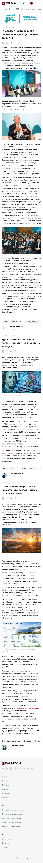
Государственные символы (12, 818)
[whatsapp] (7, 43)
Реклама (5, 847)
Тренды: (5, 9)
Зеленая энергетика (11, 741)
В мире (4, 797)
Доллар (14, 469)
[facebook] (15, 768)
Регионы (33, 469)
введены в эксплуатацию (28, 708)
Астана (5, 322)
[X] (19, 43)
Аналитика (5, 789)
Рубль (5, 469)
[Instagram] (3, 43)
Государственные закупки (11, 826)
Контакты (5, 843)
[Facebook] (15, 43)
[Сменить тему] (33, 3)
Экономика (17, 322)
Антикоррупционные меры (11, 822)
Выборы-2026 (14, 9)
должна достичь (13, 733)
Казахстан (27, 741)
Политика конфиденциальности (13, 814)
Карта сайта (6, 839)
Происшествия (7, 781)
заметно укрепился (10, 453)
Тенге (23, 469)
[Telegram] (11, 43)
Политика (5, 785)
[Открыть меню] (39, 3)
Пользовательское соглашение (13, 810)
